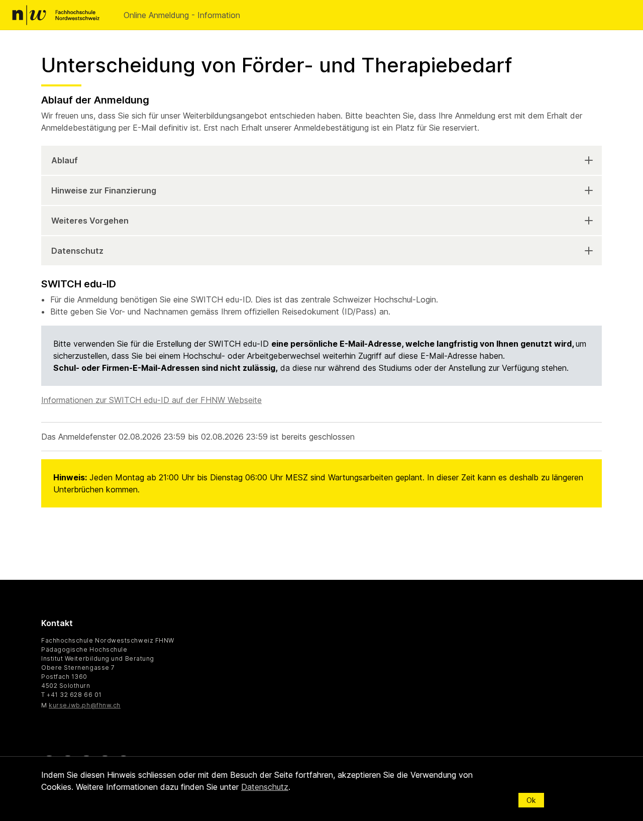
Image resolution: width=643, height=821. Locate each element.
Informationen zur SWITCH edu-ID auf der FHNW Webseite (151, 400)
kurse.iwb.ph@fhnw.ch (85, 705)
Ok (531, 800)
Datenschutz (77, 251)
